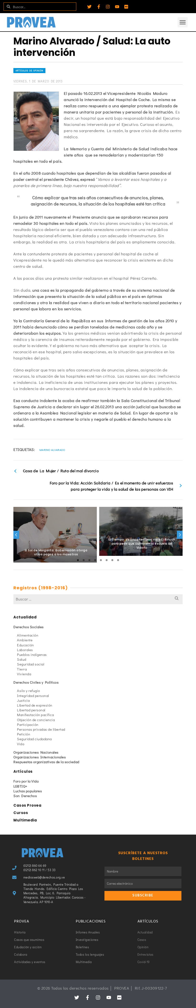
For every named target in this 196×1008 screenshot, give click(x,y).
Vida (20, 743)
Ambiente (25, 640)
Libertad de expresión (34, 705)
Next (180, 535)
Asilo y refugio (28, 690)
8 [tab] (118, 560)
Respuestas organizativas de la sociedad (46, 761)
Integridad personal (33, 695)
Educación (25, 645)
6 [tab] (106, 560)
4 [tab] (95, 560)
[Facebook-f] (99, 7)
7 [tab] (112, 560)
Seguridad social (30, 664)
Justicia (23, 700)
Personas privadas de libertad (41, 729)
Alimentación (27, 635)
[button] (183, 22)
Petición (23, 734)
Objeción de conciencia (36, 719)
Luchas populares (27, 790)
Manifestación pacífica (35, 714)
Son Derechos (25, 795)
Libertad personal (31, 710)
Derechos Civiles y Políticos (36, 682)
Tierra (22, 669)
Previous (16, 535)
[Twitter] (89, 7)
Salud (21, 659)
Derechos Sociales (28, 626)
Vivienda (24, 673)
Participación (27, 724)
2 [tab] (83, 560)
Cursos (20, 812)
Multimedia (25, 820)
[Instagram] (108, 7)
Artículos (23, 771)
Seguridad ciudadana (34, 738)
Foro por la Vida (25, 781)
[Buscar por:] (98, 599)
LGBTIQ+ (20, 786)
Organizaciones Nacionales (36, 752)
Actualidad (25, 617)
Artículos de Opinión (29, 70)
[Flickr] (126, 7)
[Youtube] (117, 7)
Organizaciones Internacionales (39, 757)
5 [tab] (100, 560)
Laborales (25, 649)
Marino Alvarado (52, 450)
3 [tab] (89, 560)
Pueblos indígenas (32, 654)
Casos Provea (27, 805)
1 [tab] (78, 560)
